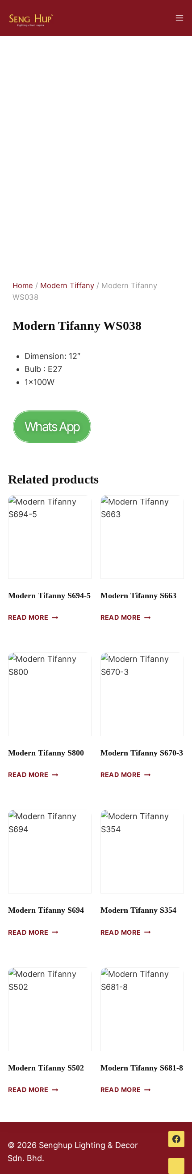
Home (23, 285)
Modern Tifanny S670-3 (141, 752)
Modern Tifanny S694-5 (49, 595)
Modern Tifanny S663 (138, 595)
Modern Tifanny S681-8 (141, 1067)
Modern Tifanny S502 (46, 1067)
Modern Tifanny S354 (138, 910)
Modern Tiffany (67, 285)
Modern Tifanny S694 (46, 910)
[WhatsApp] (176, 1166)
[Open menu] (179, 18)
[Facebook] (176, 1139)
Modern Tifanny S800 (46, 752)
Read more (28, 617)
